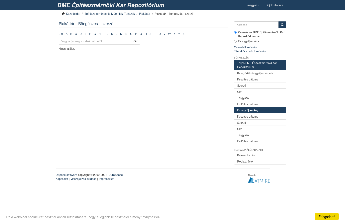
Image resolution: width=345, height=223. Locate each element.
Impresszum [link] (106, 179)
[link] (111, 5)
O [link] (131, 34)
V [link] (164, 34)
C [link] (76, 34)
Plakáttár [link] (144, 14)
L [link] (116, 34)
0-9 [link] (61, 34)
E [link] (85, 34)
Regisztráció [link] (245, 161)
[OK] (282, 24)
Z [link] (183, 34)
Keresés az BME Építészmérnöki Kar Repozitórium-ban (261, 34)
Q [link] (141, 34)
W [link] (169, 34)
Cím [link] (239, 92)
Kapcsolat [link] (62, 179)
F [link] (90, 34)
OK (136, 41)
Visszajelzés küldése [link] (83, 179)
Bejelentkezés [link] (246, 155)
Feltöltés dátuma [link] (247, 104)
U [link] (160, 34)
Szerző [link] (241, 85)
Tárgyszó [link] (243, 98)
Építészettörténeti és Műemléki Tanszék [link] (109, 14)
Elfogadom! (326, 216)
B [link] (71, 34)
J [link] (107, 34)
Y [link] (179, 34)
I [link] (103, 34)
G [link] (95, 34)
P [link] (136, 34)
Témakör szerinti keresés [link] (250, 51)
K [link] (112, 34)
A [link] (66, 34)
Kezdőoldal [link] (73, 14)
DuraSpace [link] (116, 175)
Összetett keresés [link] (245, 47)
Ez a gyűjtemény (248, 41)
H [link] (100, 34)
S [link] (150, 34)
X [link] (174, 34)
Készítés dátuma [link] (247, 79)
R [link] (146, 34)
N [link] (126, 34)
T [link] (155, 34)
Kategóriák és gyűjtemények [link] (255, 73)
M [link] (121, 34)
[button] (253, 5)
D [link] (81, 34)
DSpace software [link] (66, 175)
